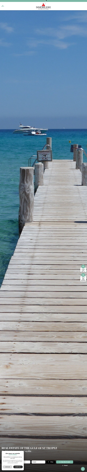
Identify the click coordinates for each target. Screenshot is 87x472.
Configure (7, 467)
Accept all (18, 467)
